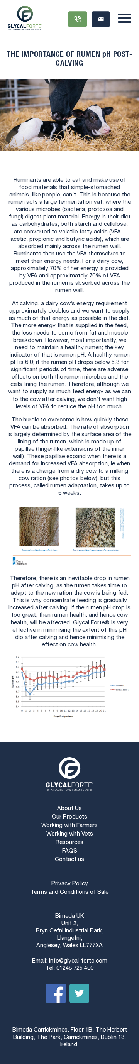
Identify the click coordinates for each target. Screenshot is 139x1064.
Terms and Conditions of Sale (69, 892)
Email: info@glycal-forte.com (69, 961)
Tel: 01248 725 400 (69, 968)
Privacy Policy (69, 884)
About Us (69, 809)
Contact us (69, 860)
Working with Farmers (69, 826)
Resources (69, 843)
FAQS (69, 851)
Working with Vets (69, 834)
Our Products (69, 817)
